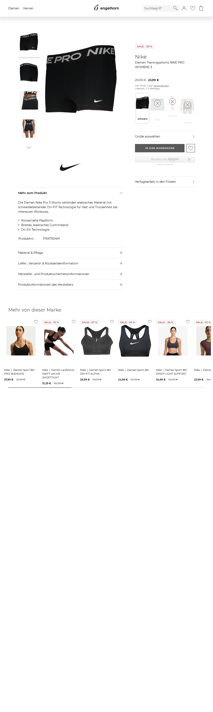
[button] (184, 8)
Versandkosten (161, 85)
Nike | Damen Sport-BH (133, 370)
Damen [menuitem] (13, 8)
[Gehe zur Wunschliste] (192, 8)
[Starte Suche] (175, 8)
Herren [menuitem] (28, 8)
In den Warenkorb (159, 148)
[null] (21, 341)
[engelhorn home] (106, 8)
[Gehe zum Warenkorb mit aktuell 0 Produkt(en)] (201, 8)
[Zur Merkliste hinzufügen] (191, 148)
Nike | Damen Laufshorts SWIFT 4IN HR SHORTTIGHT (58, 373)
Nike (141, 57)
